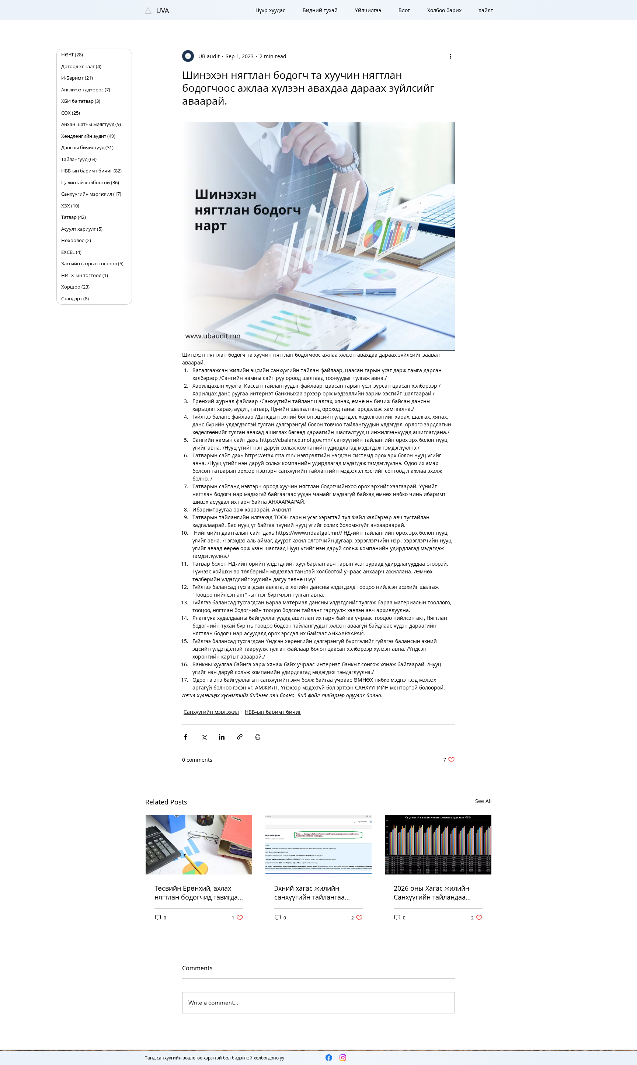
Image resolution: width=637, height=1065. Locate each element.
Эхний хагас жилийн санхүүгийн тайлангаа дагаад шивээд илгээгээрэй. (309, 892)
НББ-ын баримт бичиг (273, 711)
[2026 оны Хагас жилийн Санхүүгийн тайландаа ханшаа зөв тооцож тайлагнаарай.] (438, 844)
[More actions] (450, 56)
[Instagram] (342, 1057)
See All (483, 800)
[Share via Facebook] (185, 736)
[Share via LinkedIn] (221, 736)
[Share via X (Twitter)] (203, 736)
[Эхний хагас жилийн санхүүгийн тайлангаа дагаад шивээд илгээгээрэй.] (318, 844)
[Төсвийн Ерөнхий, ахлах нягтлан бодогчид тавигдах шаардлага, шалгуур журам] (199, 844)
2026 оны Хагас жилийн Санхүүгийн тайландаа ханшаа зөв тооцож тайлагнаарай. (431, 892)
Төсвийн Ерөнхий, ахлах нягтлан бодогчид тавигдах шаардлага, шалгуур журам (198, 892)
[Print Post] (257, 736)
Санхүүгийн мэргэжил (211, 711)
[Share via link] (239, 736)
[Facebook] (328, 1057)
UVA (162, 10)
